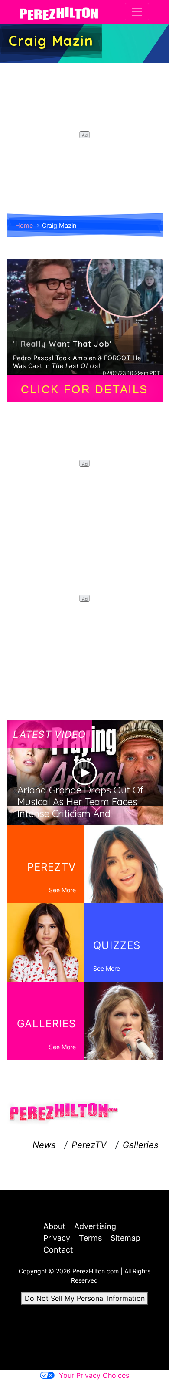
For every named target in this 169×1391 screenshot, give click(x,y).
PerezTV (89, 1145)
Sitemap (125, 1237)
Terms (90, 1237)
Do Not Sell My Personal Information (85, 1298)
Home (24, 225)
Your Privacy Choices (94, 1375)
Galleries (140, 1145)
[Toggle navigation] (137, 11)
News (43, 1145)
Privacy (56, 1237)
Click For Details (84, 389)
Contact (58, 1249)
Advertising (95, 1226)
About (54, 1226)
